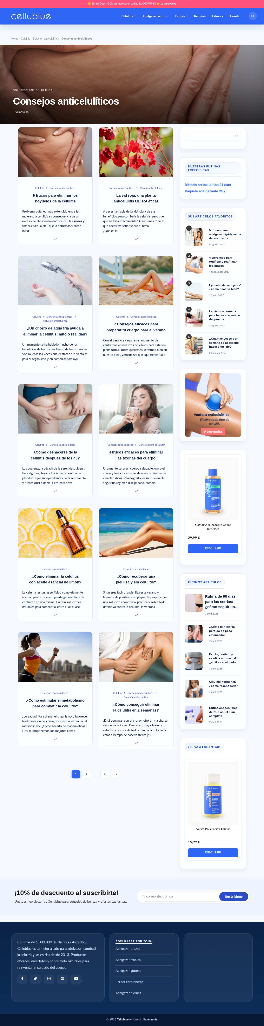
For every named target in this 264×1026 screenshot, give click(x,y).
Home (14, 38)
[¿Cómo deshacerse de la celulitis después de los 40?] (55, 409)
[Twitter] (35, 979)
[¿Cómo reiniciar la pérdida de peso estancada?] (194, 634)
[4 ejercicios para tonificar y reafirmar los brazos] (194, 264)
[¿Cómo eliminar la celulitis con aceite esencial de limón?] (55, 532)
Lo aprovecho (168, 3)
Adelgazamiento (154, 16)
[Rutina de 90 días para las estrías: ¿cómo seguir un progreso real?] (194, 603)
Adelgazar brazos (128, 948)
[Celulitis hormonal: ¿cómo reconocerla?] (194, 689)
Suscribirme (234, 896)
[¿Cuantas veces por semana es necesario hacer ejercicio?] (194, 345)
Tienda (234, 16)
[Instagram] (49, 979)
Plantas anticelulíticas (151, 188)
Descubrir (213, 548)
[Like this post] (55, 239)
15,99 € (194, 842)
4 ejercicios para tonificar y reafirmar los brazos (223, 261)
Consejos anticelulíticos (62, 188)
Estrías (180, 16)
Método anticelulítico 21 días (208, 185)
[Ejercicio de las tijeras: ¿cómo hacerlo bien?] (194, 292)
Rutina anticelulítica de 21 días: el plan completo (223, 711)
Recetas (200, 16)
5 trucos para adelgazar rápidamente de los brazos (225, 234)
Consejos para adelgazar (152, 445)
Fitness (217, 16)
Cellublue (122, 1019)
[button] (253, 16)
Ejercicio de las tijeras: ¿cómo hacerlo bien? (225, 287)
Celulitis (127, 16)
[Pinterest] (62, 979)
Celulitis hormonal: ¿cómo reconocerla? (223, 683)
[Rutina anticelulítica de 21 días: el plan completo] (194, 715)
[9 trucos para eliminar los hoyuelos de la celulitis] (55, 152)
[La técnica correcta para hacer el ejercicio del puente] (194, 318)
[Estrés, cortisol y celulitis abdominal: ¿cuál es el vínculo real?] (194, 661)
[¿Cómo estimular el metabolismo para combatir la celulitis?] (55, 656)
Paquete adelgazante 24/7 (205, 191)
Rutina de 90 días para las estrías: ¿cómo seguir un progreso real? (220, 602)
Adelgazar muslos (128, 960)
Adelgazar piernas (128, 993)
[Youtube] (76, 979)
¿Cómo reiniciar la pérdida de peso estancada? (222, 630)
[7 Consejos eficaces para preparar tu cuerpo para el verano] (136, 280)
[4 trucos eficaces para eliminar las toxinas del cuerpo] (136, 409)
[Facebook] (22, 979)
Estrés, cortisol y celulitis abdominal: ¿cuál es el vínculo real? (223, 659)
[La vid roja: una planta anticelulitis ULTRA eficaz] (136, 152)
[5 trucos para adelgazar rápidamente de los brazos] (194, 237)
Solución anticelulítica (46, 38)
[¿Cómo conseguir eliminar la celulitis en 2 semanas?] (136, 656)
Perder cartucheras (129, 982)
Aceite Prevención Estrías (213, 829)
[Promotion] (213, 375)
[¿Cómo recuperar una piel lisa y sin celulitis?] (136, 532)
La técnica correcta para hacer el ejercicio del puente (224, 315)
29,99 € (194, 538)
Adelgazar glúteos (128, 970)
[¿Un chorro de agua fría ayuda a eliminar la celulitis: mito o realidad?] (55, 280)
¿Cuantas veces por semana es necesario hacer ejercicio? (224, 342)
